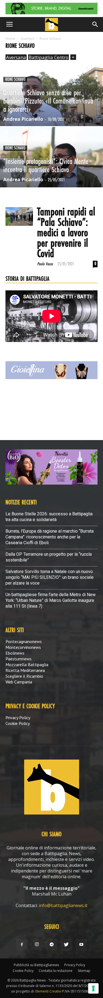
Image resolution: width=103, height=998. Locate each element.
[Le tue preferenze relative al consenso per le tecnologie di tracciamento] (93, 988)
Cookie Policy (17, 723)
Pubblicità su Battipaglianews (36, 965)
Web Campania (18, 682)
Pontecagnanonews (23, 641)
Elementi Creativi (48, 991)
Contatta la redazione (56, 970)
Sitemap (84, 970)
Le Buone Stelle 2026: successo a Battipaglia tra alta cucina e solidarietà (49, 516)
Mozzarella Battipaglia (26, 664)
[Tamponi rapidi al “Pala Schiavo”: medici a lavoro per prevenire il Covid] (19, 216)
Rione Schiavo (15, 79)
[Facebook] (21, 944)
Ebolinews (14, 653)
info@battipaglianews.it (63, 905)
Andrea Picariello (23, 119)
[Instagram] (36, 944)
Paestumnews (18, 658)
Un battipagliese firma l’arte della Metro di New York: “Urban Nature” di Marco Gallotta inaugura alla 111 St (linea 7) (50, 600)
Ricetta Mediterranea (25, 670)
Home (10, 38)
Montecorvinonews (23, 647)
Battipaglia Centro (48, 57)
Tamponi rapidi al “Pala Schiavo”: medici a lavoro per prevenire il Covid (66, 233)
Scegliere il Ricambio (24, 676)
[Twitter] (66, 944)
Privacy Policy (17, 717)
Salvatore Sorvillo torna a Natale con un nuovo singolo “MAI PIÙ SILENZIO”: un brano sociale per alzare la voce (49, 577)
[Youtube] (81, 944)
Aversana (16, 57)
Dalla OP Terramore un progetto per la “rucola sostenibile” (48, 557)
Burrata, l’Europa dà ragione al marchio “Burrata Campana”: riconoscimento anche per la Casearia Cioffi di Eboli (49, 537)
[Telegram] (51, 944)
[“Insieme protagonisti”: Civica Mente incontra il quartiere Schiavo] (51, 171)
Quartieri (27, 38)
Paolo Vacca (45, 264)
